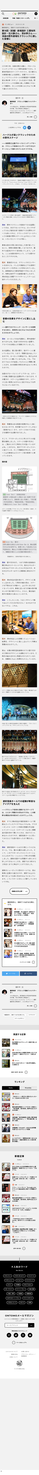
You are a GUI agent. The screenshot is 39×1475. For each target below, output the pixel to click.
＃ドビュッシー (9, 1280)
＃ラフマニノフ (30, 1280)
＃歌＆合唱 (31, 1289)
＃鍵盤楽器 (28, 1293)
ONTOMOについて (12, 1351)
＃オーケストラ (8, 1289)
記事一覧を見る (17, 1248)
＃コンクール (31, 1275)
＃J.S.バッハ (7, 1275)
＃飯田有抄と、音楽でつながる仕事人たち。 (14, 1014)
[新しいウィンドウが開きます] (9, 1335)
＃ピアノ (9, 1284)
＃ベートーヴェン (20, 1289)
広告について (14, 1357)
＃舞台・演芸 (11, 1293)
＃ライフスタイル (28, 1298)
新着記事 (5, 18)
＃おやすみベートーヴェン (13, 1298)
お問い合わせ (25, 1351)
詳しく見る (29, 117)
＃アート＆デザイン (19, 1018)
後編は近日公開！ (18, 891)
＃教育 (29, 1302)
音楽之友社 (14, 1354)
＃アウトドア (32, 1014)
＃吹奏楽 (17, 1284)
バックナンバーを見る (25, 962)
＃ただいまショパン (19, 1275)
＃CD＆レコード (12, 1302)
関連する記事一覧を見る (17, 1072)
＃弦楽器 (20, 1293)
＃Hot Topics (28, 1284)
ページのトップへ (21, 1342)
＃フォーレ (19, 1280)
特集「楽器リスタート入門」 (21, 18)
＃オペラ (22, 1302)
